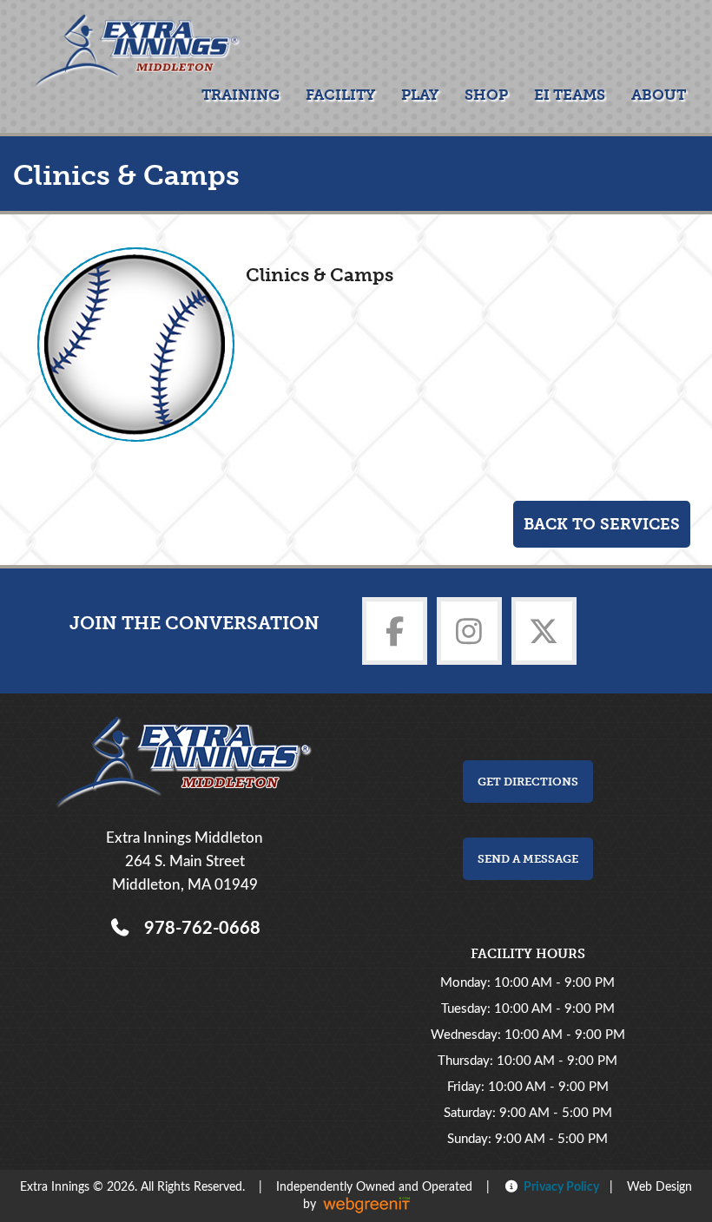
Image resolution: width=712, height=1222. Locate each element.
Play (419, 94)
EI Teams (569, 94)
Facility (340, 94)
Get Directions (528, 781)
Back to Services (602, 524)
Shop (486, 94)
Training (240, 94)
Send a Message (528, 858)
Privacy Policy (558, 1187)
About (658, 94)
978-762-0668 (197, 928)
